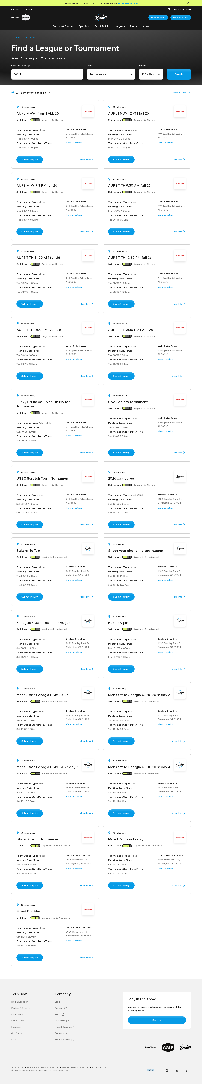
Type (90, 65)
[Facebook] (167, 1070)
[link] (158, 17)
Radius (143, 65)
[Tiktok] (186, 1070)
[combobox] (111, 74)
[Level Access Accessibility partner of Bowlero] (151, 1070)
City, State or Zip (20, 65)
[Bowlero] (185, 1047)
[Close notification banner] (188, 3)
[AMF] (26, 17)
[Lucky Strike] (15, 17)
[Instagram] (177, 1070)
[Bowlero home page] (101, 17)
